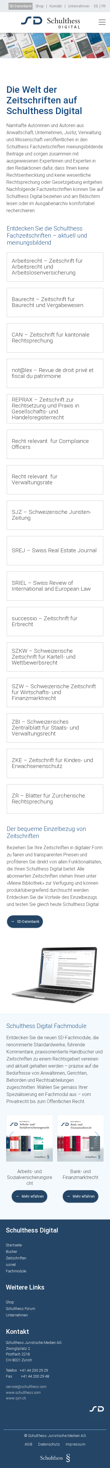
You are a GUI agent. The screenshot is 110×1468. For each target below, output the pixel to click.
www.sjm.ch (16, 1398)
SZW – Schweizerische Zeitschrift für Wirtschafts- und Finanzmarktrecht (54, 692)
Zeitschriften (16, 1258)
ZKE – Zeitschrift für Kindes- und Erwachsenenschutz (52, 763)
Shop (39, 6)
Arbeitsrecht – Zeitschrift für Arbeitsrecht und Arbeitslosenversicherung (47, 266)
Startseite (14, 1245)
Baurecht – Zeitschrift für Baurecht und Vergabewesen (47, 302)
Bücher (11, 1251)
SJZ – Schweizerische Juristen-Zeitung (51, 515)
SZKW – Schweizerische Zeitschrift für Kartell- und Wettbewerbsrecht (43, 656)
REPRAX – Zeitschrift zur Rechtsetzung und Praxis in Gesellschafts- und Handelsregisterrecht (45, 408)
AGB (28, 1444)
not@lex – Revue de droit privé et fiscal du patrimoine (53, 373)
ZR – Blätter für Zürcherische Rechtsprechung (48, 798)
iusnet (11, 1264)
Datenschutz (49, 1444)
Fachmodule (16, 1271)
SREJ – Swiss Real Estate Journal (54, 550)
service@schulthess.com (26, 1386)
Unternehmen (78, 6)
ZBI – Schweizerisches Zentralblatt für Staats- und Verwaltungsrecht (45, 727)
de (96, 6)
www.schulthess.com (23, 1392)
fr (103, 6)
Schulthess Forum (20, 1308)
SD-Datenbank (20, 6)
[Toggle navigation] (102, 22)
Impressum (75, 1444)
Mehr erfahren (33, 1196)
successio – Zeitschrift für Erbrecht (44, 621)
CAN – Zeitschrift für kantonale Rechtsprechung (50, 337)
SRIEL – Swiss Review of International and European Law (51, 585)
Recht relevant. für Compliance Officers (50, 444)
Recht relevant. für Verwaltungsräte (34, 479)
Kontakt (56, 6)
